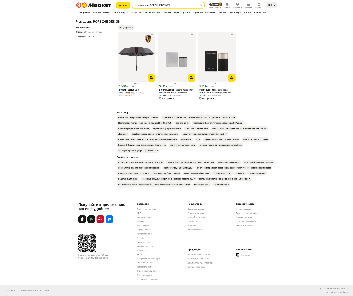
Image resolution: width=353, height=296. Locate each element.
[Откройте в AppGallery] (100, 222)
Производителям (244, 217)
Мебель (140, 213)
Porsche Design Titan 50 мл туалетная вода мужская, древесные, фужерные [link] (176, 91)
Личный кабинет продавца (199, 254)
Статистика (12, 290)
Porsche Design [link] (126, 90)
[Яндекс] (346, 292)
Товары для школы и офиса (149, 258)
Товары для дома (144, 234)
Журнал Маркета (195, 230)
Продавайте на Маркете (198, 259)
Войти (271, 5)
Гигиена (140, 221)
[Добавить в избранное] (152, 35)
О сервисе (192, 221)
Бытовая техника (144, 217)
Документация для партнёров (201, 263)
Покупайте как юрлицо (198, 217)
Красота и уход (144, 242)
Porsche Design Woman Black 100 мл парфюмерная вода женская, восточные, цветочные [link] (216, 91)
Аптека (140, 238)
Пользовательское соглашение (35, 290)
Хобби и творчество (146, 246)
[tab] (84, 12)
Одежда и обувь (144, 230)
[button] (126, 27)
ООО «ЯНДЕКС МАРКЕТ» (338, 289)
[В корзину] (151, 78)
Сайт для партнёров (196, 267)
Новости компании (244, 209)
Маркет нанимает (244, 225)
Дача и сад (142, 250)
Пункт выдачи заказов (246, 221)
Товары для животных (147, 267)
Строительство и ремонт (148, 271)
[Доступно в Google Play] (91, 222)
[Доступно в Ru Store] (109, 222)
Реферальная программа (247, 213)
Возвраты (192, 225)
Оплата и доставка (196, 213)
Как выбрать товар (196, 209)
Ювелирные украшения (147, 279)
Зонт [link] (129, 90)
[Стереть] (201, 5)
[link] (138, 117)
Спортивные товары (146, 263)
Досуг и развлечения (146, 209)
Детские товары (144, 275)
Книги (139, 254)
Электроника (143, 225)
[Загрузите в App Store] (82, 222)
